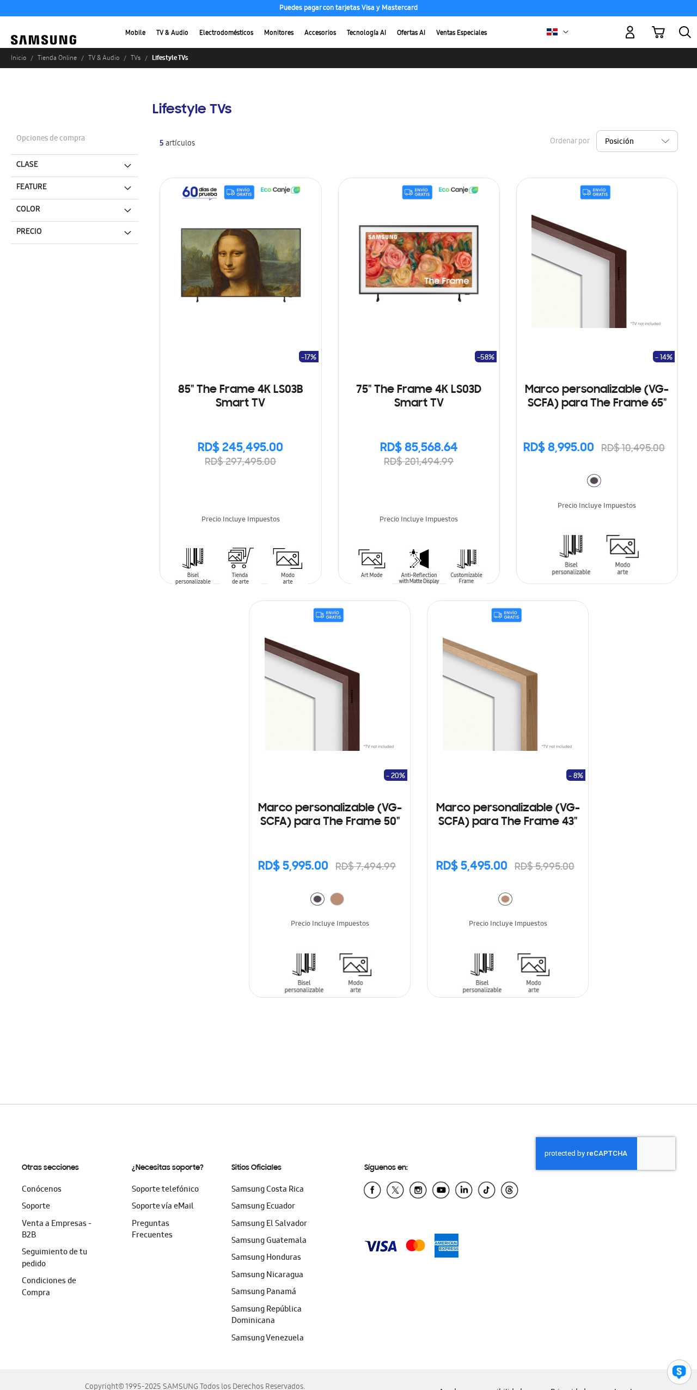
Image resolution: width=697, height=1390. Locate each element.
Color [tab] (28, 210)
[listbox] (597, 482)
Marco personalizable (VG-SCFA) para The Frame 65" (597, 397)
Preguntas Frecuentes (152, 1230)
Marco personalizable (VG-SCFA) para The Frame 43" (508, 815)
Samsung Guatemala (269, 1241)
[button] (565, 32)
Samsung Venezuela (267, 1338)
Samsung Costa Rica (267, 1190)
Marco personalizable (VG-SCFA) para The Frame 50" (330, 815)
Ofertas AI (411, 33)
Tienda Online (57, 57)
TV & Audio (172, 33)
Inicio (18, 57)
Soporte (36, 1206)
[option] (594, 480)
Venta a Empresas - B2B (56, 1230)
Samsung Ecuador (263, 1206)
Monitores (279, 33)
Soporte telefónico (165, 1190)
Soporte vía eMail (163, 1206)
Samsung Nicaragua (267, 1275)
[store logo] (43, 26)
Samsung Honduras (266, 1258)
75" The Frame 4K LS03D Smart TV (418, 397)
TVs (135, 57)
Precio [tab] (29, 232)
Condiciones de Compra (49, 1287)
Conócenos (42, 1190)
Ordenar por (569, 142)
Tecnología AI (366, 33)
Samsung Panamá (263, 1292)
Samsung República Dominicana (266, 1315)
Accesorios (320, 33)
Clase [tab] (27, 165)
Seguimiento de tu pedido (54, 1258)
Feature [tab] (31, 187)
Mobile (135, 33)
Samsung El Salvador (269, 1224)
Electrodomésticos (226, 33)
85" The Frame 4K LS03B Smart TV (240, 397)
